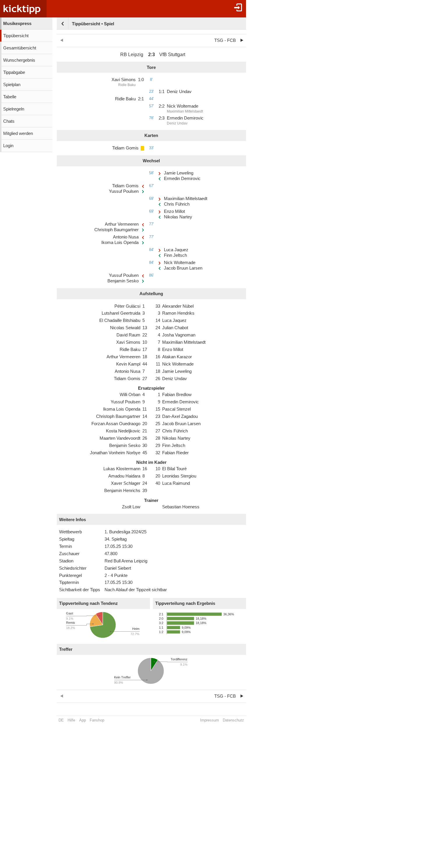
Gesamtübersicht (19, 48)
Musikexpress (17, 23)
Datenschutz (233, 720)
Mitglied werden (18, 133)
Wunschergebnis (19, 60)
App (82, 720)
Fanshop (97, 720)
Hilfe (71, 720)
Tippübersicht (16, 35)
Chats (9, 121)
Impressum (209, 720)
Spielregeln (13, 109)
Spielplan (11, 84)
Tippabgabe (14, 72)
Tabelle (9, 97)
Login (8, 145)
